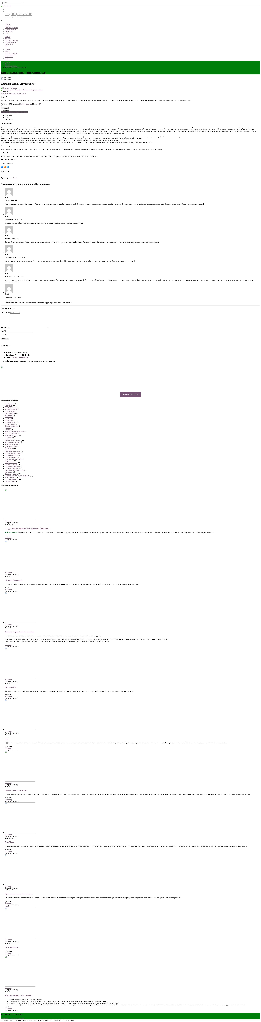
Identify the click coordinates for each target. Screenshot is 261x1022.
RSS (8, 1018)
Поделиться (5, 110)
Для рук (7, 430)
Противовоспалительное (13, 459)
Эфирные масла (10, 481)
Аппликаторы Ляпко (12, 409)
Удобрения (8, 472)
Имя (3, 331)
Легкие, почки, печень (13, 441)
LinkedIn (15, 112)
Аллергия (8, 406)
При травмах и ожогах (13, 453)
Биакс (15, 178)
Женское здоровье (25, 104)
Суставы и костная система (14, 470)
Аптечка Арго (10, 411)
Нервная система (11, 446)
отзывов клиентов (8, 93)
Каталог (8, 26)
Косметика (8, 439)
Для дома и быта (10, 422)
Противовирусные (11, 457)
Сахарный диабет (11, 463)
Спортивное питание (12, 466)
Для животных (10, 424)
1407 (39, 104)
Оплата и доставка (11, 28)
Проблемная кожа (11, 455)
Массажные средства (12, 442)
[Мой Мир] (8, 167)
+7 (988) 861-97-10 (18, 14)
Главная (7, 24)
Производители (10, 29)
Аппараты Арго (10, 407)
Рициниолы (9, 461)
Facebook (4, 112)
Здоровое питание (11, 435)
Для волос (8, 418)
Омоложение (9, 448)
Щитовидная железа (12, 479)
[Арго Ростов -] (6, 6)
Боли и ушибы (10, 413)
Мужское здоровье (11, 444)
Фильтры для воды (11, 474)
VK (23, 1018)
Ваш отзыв (5, 327)
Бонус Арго (9, 31)
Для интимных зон (11, 426)
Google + (21, 112)
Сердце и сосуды (11, 464)
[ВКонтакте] (2, 167)
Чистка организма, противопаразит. (17, 476)
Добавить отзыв (20, 93)
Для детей (8, 420)
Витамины (8, 415)
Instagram (18, 1018)
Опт (6, 33)
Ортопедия (9, 450)
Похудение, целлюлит (12, 452)
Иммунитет (9, 437)
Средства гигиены (11, 468)
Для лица (8, 428)
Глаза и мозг (9, 417)
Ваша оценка (5, 312)
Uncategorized (9, 404)
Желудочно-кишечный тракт (15, 431)
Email (26, 112)
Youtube (12, 1018)
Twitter (9, 112)
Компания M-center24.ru (65, 1020)
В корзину (5, 108)
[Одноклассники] (5, 167)
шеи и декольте (10, 477)
